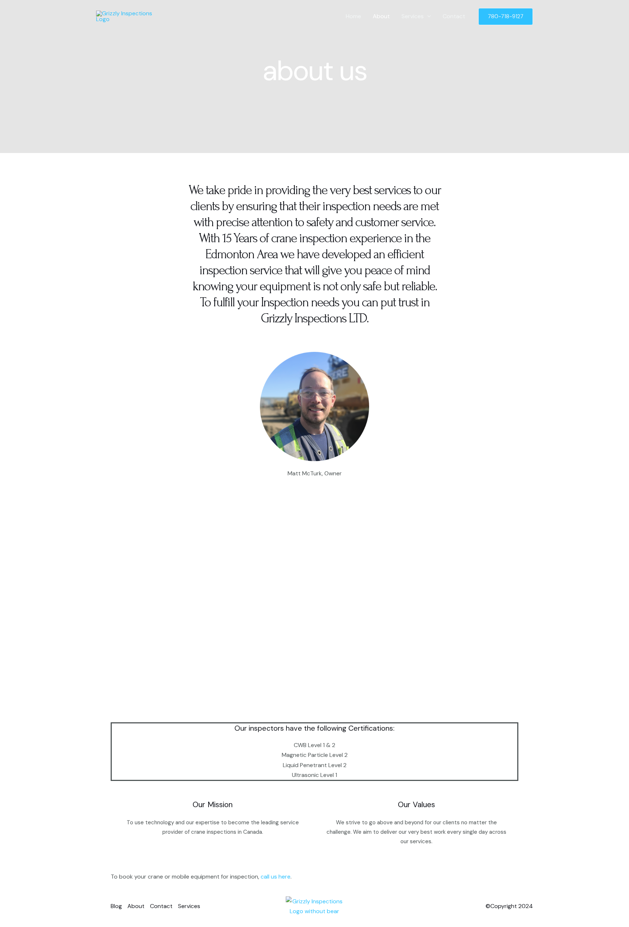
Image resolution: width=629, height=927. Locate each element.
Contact (454, 16)
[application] (427, 16)
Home (353, 16)
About (381, 16)
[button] (505, 16)
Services (412, 16)
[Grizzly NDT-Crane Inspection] (129, 16)
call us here (274, 876)
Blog (116, 906)
